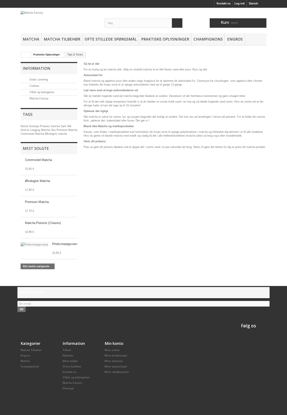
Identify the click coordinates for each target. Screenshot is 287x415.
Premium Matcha (67, 130)
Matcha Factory (39, 98)
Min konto (114, 343)
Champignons (208, 39)
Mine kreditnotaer (116, 355)
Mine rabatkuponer (117, 372)
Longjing (35, 130)
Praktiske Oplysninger (165, 39)
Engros (235, 39)
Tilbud (67, 350)
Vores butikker (72, 366)
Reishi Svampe (30, 126)
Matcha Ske (49, 130)
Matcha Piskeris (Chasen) (43, 223)
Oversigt (68, 388)
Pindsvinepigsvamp (65, 244)
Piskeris (45, 126)
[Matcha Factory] (59, 22)
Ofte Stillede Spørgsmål (111, 39)
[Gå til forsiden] (25, 54)
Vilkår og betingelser (41, 92)
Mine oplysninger (116, 366)
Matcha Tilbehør (62, 39)
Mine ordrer (112, 350)
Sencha (56, 126)
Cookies (34, 85)
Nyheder (68, 355)
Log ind (239, 3)
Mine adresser (114, 361)
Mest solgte (36, 148)
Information (36, 68)
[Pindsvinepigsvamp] (34, 244)
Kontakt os (223, 3)
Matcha (31, 39)
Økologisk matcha (56, 133)
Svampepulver (30, 366)
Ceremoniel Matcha (33, 133)
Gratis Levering (38, 79)
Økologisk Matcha (37, 181)
